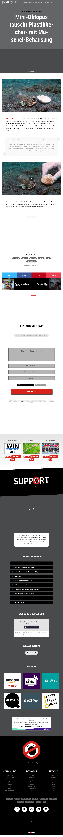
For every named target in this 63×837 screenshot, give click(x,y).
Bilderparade (9, 775)
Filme (9, 782)
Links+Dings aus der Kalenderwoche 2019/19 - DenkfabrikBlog (33, 335)
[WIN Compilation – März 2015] (12, 452)
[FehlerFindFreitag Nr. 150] (50, 452)
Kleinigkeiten (9, 781)
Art (31, 779)
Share (24, 275)
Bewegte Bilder (31, 781)
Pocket (54, 275)
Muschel (24, 258)
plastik (41, 258)
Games (9, 786)
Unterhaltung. (28, 2)
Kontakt (35, 798)
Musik (53, 779)
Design (31, 782)
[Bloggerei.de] (31, 832)
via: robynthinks (31, 217)
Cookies (38, 801)
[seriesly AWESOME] (31, 681)
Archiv (17, 798)
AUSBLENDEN (33, 71)
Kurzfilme (9, 784)
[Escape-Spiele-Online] (50, 700)
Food (53, 775)
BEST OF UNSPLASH (31, 440)
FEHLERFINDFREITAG (50, 440)
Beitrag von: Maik (31, 254)
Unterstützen (26, 798)
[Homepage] (11, 2)
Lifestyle (16, 258)
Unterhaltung (9, 771)
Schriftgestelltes (31, 788)
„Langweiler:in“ (41, 622)
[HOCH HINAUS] (31, 821)
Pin (39, 275)
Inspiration (31, 771)
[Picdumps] (31, 700)
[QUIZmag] (12, 700)
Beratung (20, 801)
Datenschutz (30, 801)
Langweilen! (31, 653)
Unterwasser (31, 261)
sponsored (53, 798)
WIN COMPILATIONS (12, 440)
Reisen (53, 781)
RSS (44, 801)
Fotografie (31, 784)
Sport (53, 782)
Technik (54, 786)
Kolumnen (53, 777)
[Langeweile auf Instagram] (31, 809)
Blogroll (10, 798)
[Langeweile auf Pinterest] (45, 809)
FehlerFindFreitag (9, 777)
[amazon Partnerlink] (12, 681)
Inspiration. (39, 2)
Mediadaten (43, 798)
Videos (31, 790)
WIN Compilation (9, 790)
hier (22, 401)
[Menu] (56, 2)
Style (53, 784)
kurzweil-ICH (31, 786)
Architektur (31, 777)
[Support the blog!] (31, 482)
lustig (9, 788)
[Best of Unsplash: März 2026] (31, 452)
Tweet (9, 275)
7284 (33, 763)
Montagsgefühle (9, 779)
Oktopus (33, 258)
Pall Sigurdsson (11, 119)
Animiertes (31, 775)
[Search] (60, 2)
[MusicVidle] (50, 681)
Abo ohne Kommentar (40, 384)
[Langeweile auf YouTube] (38, 809)
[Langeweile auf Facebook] (17, 809)
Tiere (48, 258)
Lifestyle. (48, 2)
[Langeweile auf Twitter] (24, 809)
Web (54, 790)
